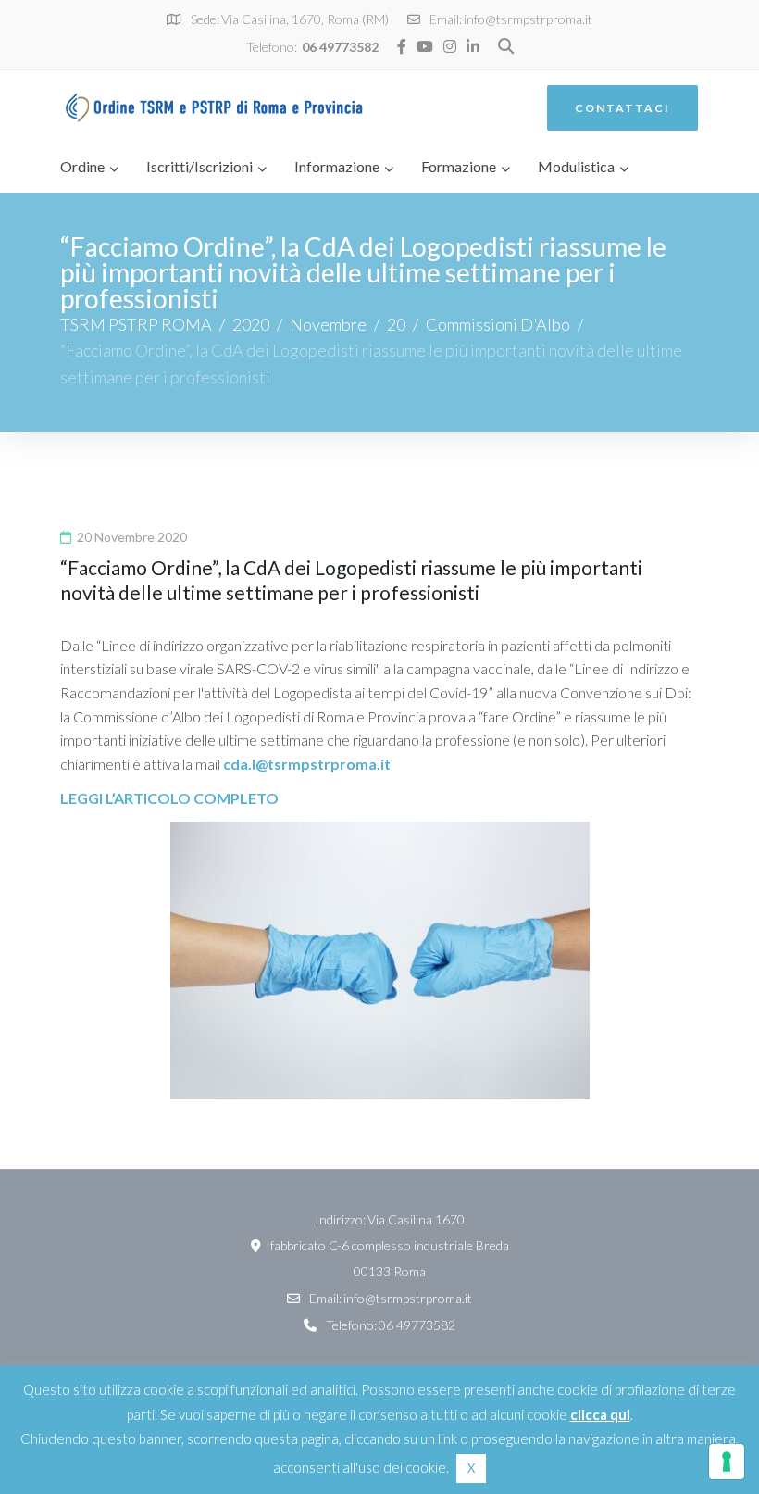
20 (396, 324)
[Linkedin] (473, 46)
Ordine (82, 166)
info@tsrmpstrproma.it (528, 19)
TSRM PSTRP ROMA (136, 324)
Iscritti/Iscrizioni (199, 166)
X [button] (471, 1468)
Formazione (458, 166)
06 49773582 (340, 47)
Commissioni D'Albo (498, 324)
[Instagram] (449, 46)
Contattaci (622, 108)
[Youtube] (425, 46)
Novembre (328, 324)
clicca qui (600, 1414)
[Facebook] (401, 46)
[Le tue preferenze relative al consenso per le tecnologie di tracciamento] (726, 1461)
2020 (250, 324)
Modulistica (576, 166)
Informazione (337, 166)
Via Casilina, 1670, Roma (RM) (305, 19)
